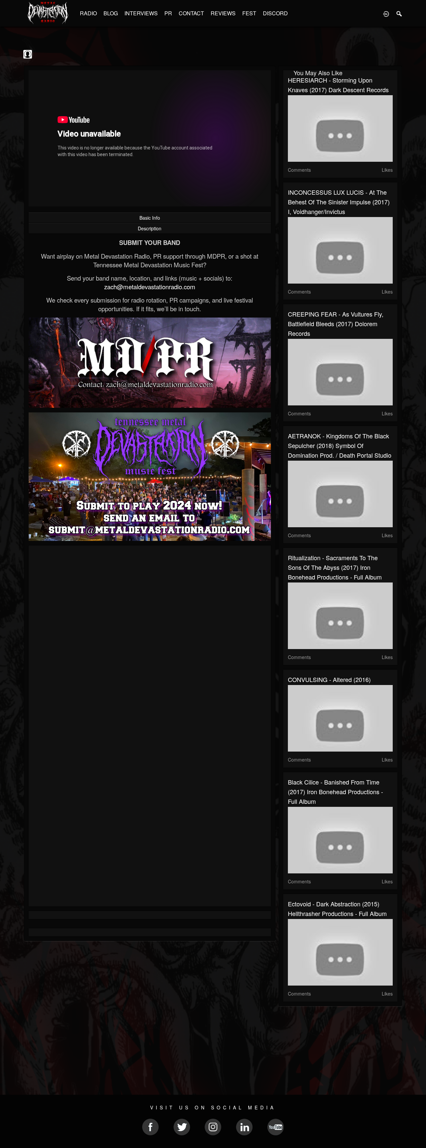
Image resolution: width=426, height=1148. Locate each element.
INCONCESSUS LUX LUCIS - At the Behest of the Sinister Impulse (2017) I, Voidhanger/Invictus (339, 202)
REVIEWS (223, 13)
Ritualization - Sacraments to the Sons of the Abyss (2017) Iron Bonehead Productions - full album (335, 567)
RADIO (88, 13)
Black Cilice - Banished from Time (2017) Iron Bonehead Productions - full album (335, 791)
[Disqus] (150, 639)
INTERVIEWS (141, 13)
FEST (249, 13)
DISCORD (275, 13)
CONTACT (191, 13)
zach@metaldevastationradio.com (149, 286)
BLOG (111, 13)
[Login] (386, 13)
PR (168, 13)
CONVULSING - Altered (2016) (329, 679)
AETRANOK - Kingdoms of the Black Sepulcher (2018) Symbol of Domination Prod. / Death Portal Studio (339, 445)
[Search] (399, 13)
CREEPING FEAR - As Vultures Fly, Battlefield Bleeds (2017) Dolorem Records (335, 324)
